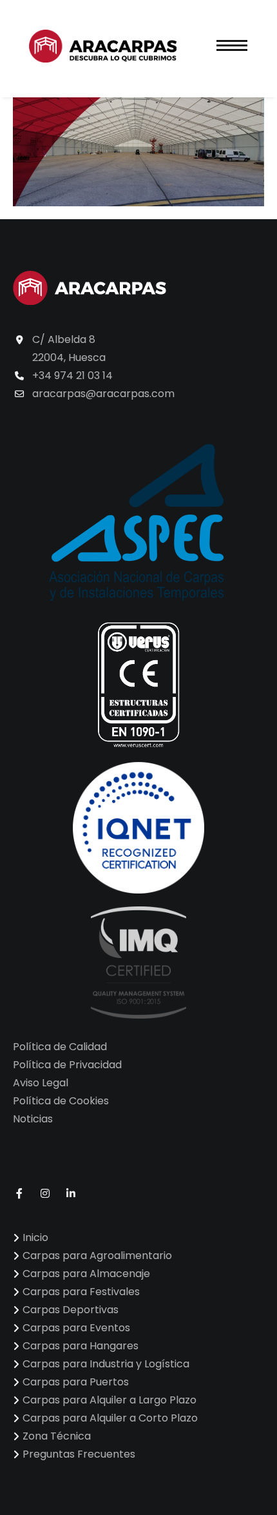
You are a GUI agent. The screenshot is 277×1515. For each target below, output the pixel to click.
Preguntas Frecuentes (79, 1454)
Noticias (33, 1118)
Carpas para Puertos (76, 1381)
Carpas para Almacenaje (86, 1273)
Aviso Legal (40, 1082)
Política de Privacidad (67, 1064)
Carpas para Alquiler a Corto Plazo (110, 1418)
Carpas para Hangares (80, 1345)
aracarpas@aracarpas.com (103, 393)
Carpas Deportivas (71, 1309)
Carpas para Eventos (76, 1327)
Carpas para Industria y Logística (106, 1363)
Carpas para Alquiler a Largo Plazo (109, 1400)
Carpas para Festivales (81, 1291)
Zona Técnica (57, 1436)
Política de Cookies (61, 1100)
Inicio (35, 1237)
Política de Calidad (60, 1046)
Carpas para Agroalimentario (97, 1255)
